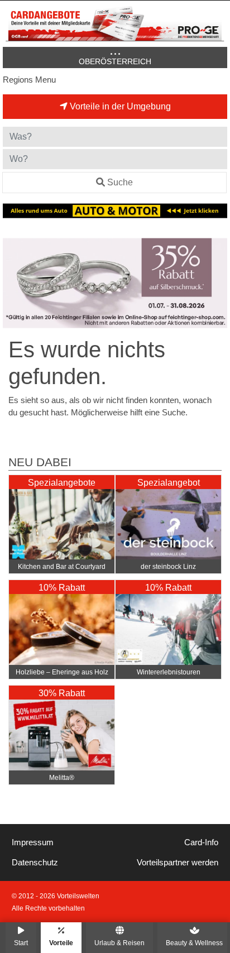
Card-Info (201, 842)
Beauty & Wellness (194, 942)
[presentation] (13, 283)
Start (21, 942)
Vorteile (61, 942)
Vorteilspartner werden (177, 862)
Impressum (33, 842)
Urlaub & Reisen (119, 942)
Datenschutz (35, 862)
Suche (120, 182)
